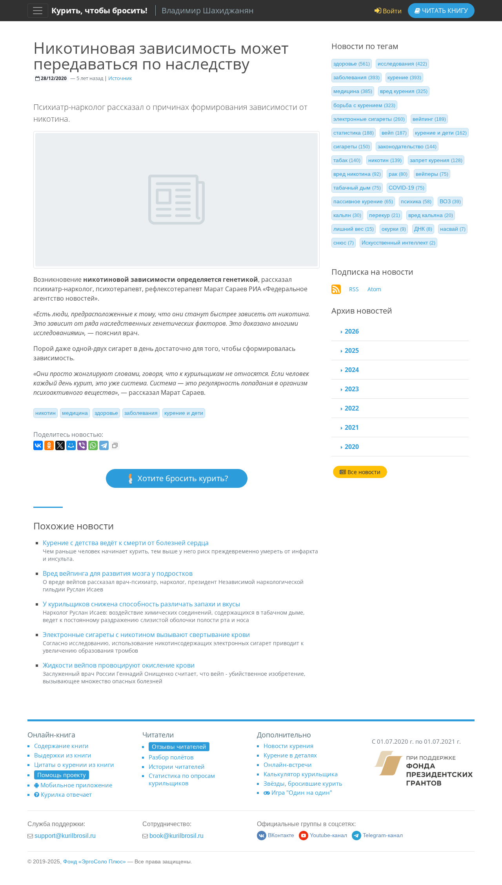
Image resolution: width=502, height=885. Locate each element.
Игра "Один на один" (301, 792)
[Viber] (82, 445)
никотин (45, 413)
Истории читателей (177, 766)
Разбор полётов (171, 757)
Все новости (363, 472)
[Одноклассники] (49, 445)
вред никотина (357, 174)
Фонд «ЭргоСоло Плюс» (94, 862)
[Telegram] (104, 445)
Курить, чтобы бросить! (99, 10)
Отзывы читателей (179, 746)
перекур (384, 215)
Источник (120, 78)
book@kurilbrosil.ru (176, 835)
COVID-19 (406, 187)
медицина (75, 413)
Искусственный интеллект (398, 242)
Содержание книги (61, 746)
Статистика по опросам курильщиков (182, 779)
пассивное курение (363, 201)
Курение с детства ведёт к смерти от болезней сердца (126, 542)
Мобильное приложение (76, 785)
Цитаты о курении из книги (74, 764)
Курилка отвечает (66, 794)
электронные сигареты (369, 119)
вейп (394, 133)
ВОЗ (450, 201)
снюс (343, 242)
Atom (374, 289)
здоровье (106, 413)
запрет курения (436, 160)
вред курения (403, 91)
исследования (402, 63)
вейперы (432, 174)
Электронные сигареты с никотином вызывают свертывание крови (146, 634)
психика (416, 201)
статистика (353, 133)
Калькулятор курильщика (301, 774)
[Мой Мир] (71, 445)
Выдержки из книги (62, 755)
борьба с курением (364, 105)
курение (404, 77)
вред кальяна (430, 215)
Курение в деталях (290, 755)
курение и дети (183, 413)
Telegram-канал (383, 835)
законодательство (407, 146)
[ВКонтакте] (38, 445)
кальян (347, 215)
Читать (444, 10)
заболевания (141, 413)
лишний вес (353, 229)
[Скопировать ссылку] (115, 445)
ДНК (423, 229)
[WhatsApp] (93, 445)
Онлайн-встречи (288, 764)
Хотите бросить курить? (182, 478)
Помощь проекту (61, 775)
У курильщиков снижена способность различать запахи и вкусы (141, 604)
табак (346, 160)
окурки (394, 229)
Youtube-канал (328, 835)
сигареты (351, 146)
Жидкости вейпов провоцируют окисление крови (119, 665)
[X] (60, 445)
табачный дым (357, 187)
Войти (391, 11)
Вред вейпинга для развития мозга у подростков (118, 573)
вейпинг (429, 119)
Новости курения (288, 746)
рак (398, 174)
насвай (453, 229)
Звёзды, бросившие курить (303, 783)
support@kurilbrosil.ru (65, 835)
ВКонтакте (281, 835)
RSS (354, 289)
